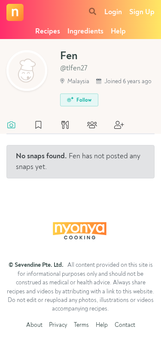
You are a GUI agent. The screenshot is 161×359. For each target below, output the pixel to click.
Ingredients (85, 31)
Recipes (47, 31)
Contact (125, 325)
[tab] (15, 125)
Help (118, 31)
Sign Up (142, 12)
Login (113, 12)
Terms (81, 325)
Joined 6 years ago (127, 81)
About (34, 325)
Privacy (58, 325)
